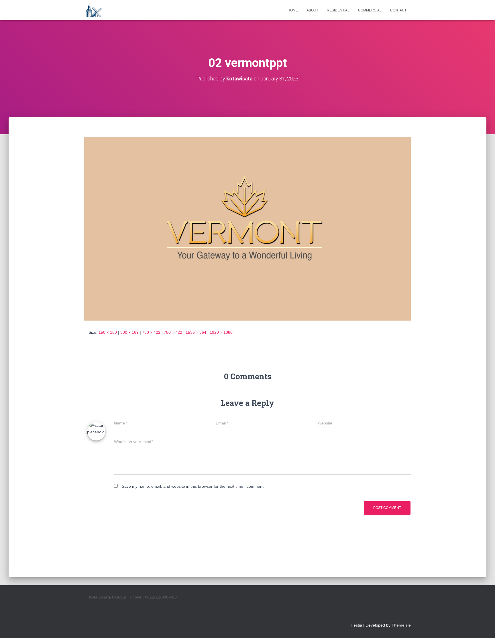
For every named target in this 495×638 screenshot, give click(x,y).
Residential (338, 10)
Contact (398, 10)
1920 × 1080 (221, 332)
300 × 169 (129, 332)
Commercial (370, 10)
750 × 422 (151, 332)
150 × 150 (108, 332)
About (312, 10)
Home (293, 10)
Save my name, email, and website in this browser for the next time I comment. (193, 486)
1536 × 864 (196, 332)
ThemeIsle (401, 625)
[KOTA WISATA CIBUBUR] (93, 10)
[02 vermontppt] (247, 228)
